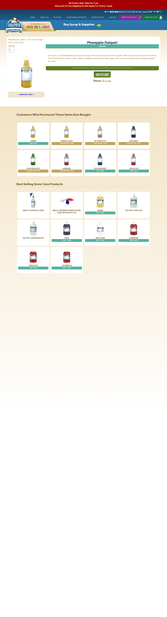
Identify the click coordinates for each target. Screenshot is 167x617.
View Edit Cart (151, 17)
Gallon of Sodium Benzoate (33, 237)
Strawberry (133, 238)
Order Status (97, 17)
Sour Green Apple (33, 169)
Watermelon (66, 266)
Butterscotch (100, 141)
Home (32, 17)
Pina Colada (100, 238)
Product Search (129, 17)
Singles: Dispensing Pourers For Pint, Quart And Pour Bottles (66, 211)
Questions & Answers (76, 17)
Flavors (57, 17)
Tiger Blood (133, 169)
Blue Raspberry (100, 169)
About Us (44, 17)
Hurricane (67, 169)
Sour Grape (134, 141)
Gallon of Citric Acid (133, 210)
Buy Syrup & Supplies (78, 24)
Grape (67, 238)
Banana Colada (67, 141)
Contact (113, 17)
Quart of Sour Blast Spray (33, 210)
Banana (33, 141)
